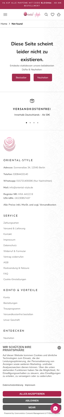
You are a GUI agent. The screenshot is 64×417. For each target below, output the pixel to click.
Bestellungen (10, 303)
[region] (32, 108)
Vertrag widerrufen (13, 256)
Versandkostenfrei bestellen (18, 314)
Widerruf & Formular (14, 251)
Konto (6, 297)
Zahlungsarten (11, 222)
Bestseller (21, 77)
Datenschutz (10, 245)
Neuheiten (42, 77)
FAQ (5, 273)
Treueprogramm (11, 308)
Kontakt (7, 234)
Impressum (9, 239)
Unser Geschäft (11, 320)
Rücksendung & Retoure (16, 268)
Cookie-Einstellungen (14, 279)
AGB (5, 262)
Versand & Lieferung (14, 228)
